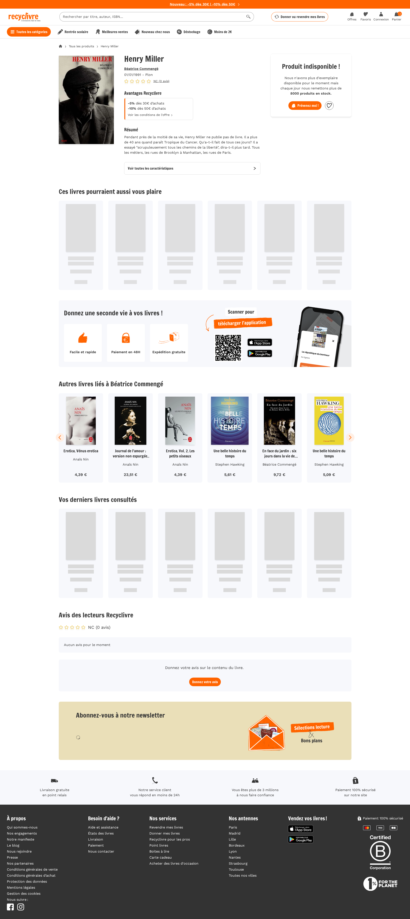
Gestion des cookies (23, 893)
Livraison (95, 839)
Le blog (13, 845)
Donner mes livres (164, 833)
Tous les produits (81, 46)
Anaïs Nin (81, 459)
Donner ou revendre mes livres (303, 16)
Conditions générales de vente (32, 869)
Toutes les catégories (31, 31)
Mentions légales (21, 887)
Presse (12, 857)
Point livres (158, 845)
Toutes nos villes (243, 875)
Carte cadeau (160, 857)
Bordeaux (237, 845)
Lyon (233, 851)
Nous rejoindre (19, 851)
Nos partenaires (20, 863)
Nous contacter (101, 851)
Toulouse (236, 869)
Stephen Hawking (229, 464)
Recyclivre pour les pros (169, 839)
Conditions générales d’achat (31, 875)
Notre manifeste (20, 839)
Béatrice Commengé (141, 69)
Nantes (235, 857)
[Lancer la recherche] (248, 16)
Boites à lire (159, 851)
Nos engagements (22, 833)
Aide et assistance (103, 827)
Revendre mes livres (166, 827)
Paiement (96, 845)
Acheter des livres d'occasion (173, 863)
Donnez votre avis (205, 682)
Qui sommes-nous (22, 827)
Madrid (234, 833)
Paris (233, 827)
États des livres (101, 833)
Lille (232, 839)
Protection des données (27, 881)
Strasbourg (238, 863)
